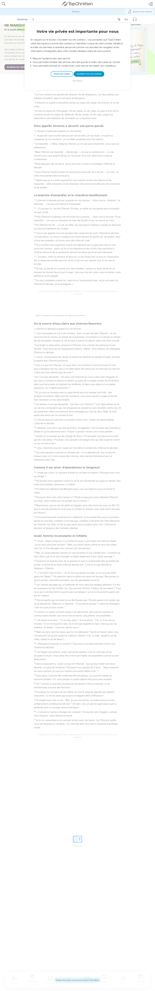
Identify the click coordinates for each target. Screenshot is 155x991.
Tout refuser (77, 81)
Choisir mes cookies (62, 74)
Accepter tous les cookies (89, 74)
